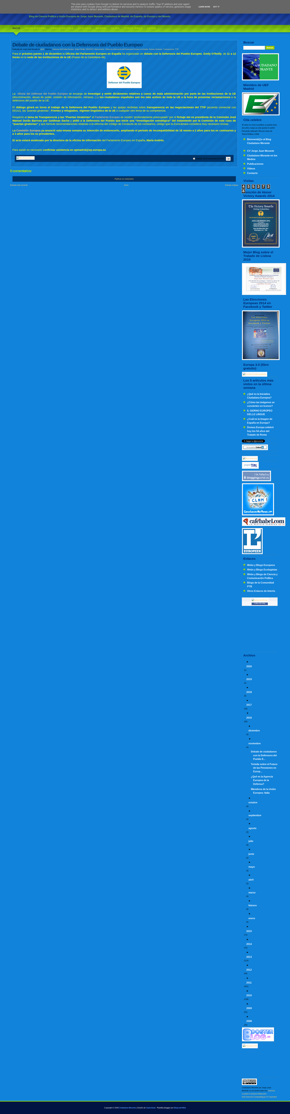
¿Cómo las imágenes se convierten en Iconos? (261, 404)
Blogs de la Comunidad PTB (260, 584)
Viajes (115, 28)
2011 (249, 982)
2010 (249, 995)
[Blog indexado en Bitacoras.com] (250, 458)
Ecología (84, 28)
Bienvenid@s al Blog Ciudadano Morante (259, 141)
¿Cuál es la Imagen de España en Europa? (259, 421)
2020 (249, 666)
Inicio (16, 28)
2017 (249, 704)
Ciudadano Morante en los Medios (262, 157)
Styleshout (150, 1108)
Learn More (204, 7)
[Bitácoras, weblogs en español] (250, 1046)
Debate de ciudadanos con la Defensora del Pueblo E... (264, 755)
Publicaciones (255, 163)
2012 (249, 969)
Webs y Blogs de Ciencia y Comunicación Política (262, 576)
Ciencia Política (62, 28)
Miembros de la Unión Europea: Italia (263, 791)
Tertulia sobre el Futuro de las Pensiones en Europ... (264, 768)
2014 (249, 944)
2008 (249, 1021)
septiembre (254, 815)
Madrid (101, 28)
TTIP (177, 49)
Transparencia (168, 49)
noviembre (254, 743)
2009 (249, 1008)
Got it (216, 7)
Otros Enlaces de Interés (261, 591)
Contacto (252, 173)
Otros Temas (133, 28)
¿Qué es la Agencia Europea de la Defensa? (262, 780)
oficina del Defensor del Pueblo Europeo (43, 93)
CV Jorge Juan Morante (260, 150)
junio (251, 854)
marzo (252, 892)
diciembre (254, 730)
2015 (249, 931)
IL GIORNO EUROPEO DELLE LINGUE (259, 412)
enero (251, 918)
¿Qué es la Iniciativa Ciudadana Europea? (259, 396)
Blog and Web (180, 1108)
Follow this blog (259, 603)
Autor (151, 28)
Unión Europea (35, 28)
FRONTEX (90, 49)
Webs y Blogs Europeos (261, 565)
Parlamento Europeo (107, 117)
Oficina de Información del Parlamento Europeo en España (126, 49)
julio (250, 841)
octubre (252, 802)
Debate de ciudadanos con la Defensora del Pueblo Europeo (77, 45)
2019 (249, 679)
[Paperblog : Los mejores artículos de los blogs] (250, 468)
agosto (252, 828)
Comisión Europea (28, 130)
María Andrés (99, 49)
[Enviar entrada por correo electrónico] (227, 159)
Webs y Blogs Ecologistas (262, 569)
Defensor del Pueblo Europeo (63, 49)
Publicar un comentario (124, 179)
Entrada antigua (231, 185)
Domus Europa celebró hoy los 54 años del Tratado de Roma (260, 431)
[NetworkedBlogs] (260, 600)
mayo (251, 866)
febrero (252, 905)
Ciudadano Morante (127, 1108)
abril (250, 879)
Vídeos (251, 168)
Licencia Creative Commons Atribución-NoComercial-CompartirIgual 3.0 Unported (259, 1094)
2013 (249, 956)
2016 (249, 717)
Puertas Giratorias (155, 49)
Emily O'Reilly (80, 49)
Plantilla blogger (163, 1108)
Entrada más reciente (19, 185)
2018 (249, 692)
